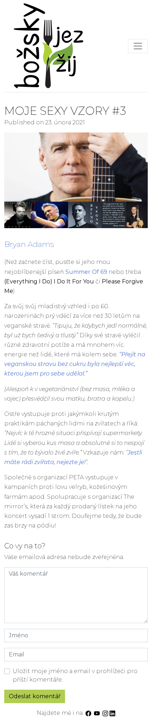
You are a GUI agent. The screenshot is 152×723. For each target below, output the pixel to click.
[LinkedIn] (112, 713)
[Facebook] (88, 713)
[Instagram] (105, 713)
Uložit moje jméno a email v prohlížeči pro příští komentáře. (75, 675)
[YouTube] (97, 713)
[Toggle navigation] (138, 46)
